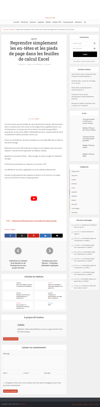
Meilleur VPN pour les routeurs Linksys (89, 129)
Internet (33, 22)
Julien (49, 64)
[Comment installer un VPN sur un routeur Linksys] (77, 121)
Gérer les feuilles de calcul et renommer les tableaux (24, 285)
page (13, 229)
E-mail (26, 373)
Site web (47, 373)
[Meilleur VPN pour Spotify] (77, 147)
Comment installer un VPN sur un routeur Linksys (89, 121)
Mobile (48, 22)
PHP (49, 305)
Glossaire (78, 22)
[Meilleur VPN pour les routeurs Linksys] (77, 130)
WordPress (22, 404)
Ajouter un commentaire (35, 64)
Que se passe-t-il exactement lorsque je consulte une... (22, 306)
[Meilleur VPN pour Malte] (77, 156)
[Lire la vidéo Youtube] (34, 198)
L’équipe (85, 404)
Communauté (68, 22)
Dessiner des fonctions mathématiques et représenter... (23, 296)
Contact (91, 404)
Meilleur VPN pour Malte (89, 155)
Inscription (76, 61)
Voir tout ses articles (10, 339)
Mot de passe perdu (88, 61)
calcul (8, 229)
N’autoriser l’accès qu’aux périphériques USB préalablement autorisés (82, 96)
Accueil (16, 22)
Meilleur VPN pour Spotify (89, 146)
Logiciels (41, 22)
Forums (96, 404)
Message (6, 354)
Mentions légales (77, 404)
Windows (24, 22)
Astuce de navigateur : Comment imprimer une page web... (55, 286)
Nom (5, 373)
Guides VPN (56, 22)
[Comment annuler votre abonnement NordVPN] (77, 138)
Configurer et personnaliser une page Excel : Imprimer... (55, 296)
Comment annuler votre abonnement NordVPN (88, 139)
